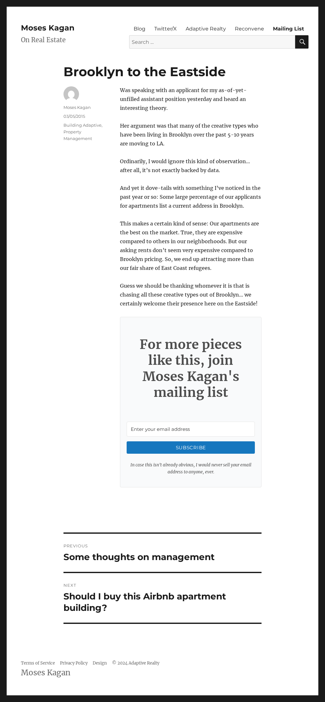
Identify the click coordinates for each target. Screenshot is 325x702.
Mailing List (288, 29)
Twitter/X (165, 29)
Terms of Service (38, 663)
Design (100, 663)
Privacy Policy (74, 663)
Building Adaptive (82, 125)
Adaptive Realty (206, 29)
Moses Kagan (48, 27)
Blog (139, 29)
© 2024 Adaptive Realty (135, 663)
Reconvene (249, 29)
